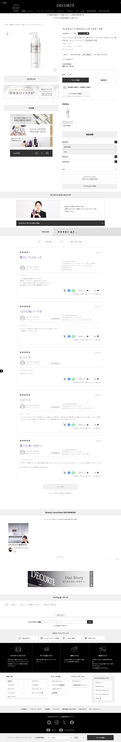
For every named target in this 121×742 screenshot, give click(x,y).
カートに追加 (100, 737)
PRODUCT (12, 24)
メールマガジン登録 (34, 622)
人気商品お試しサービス (79, 685)
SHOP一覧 (98, 698)
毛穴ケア (22, 605)
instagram (57, 722)
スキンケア (18, 24)
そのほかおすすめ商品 (89, 186)
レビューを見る (83, 33)
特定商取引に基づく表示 (69, 709)
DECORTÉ (65, 5)
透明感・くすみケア (34, 605)
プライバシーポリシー (36, 709)
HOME (6, 24)
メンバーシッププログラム (102, 694)
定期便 (10, 681)
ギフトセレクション (57, 681)
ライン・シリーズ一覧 (37, 693)
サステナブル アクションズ (102, 690)
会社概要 (23, 709)
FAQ (63, 169)
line (49, 722)
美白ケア (13, 605)
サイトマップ (56, 709)
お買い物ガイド (26, 638)
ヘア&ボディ (35, 685)
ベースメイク (11, 693)
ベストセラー (11, 685)
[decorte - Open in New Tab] (60, 579)
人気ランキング (56, 689)
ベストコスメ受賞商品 (58, 685)
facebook (72, 722)
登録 (89, 622)
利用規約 (47, 709)
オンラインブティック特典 (51, 638)
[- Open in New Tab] (64, 290)
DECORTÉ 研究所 (91, 10)
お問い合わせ (82, 709)
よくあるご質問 (70, 638)
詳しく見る (60, 556)
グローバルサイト (94, 709)
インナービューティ (37, 689)
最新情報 (54, 693)
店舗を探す (104, 80)
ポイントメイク (12, 697)
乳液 (23, 24)
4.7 (72, 232)
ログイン (62, 493)
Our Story (98, 682)
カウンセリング (76, 681)
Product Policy (99, 686)
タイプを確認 (66, 59)
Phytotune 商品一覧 (50, 605)
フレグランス (35, 681)
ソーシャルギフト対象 (74, 94)
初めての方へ (92, 638)
